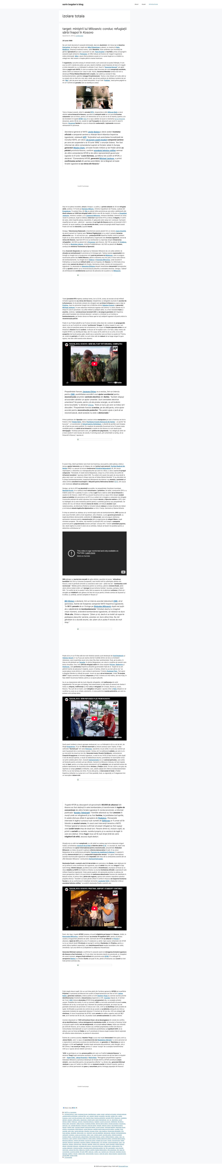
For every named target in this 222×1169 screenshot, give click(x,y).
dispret (64, 1127)
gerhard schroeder (110, 1114)
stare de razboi (103, 1153)
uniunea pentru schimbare (69, 1116)
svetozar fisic (82, 1116)
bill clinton (120, 1121)
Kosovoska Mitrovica (70, 936)
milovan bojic (77, 1144)
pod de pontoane (77, 1118)
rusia (91, 1135)
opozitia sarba (107, 1135)
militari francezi (119, 1144)
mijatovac (74, 1121)
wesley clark (70, 1127)
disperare (117, 1118)
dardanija (73, 1133)
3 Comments (68, 1157)
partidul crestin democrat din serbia (103, 1129)
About (136, 4)
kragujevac (122, 1123)
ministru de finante (79, 1140)
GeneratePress (123, 1166)
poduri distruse (88, 1129)
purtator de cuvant (101, 1140)
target (102, 1114)
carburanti (65, 1135)
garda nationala (79, 1131)
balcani (96, 1116)
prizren (109, 1140)
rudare (98, 1114)
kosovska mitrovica (97, 1146)
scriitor (103, 1137)
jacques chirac (94, 1131)
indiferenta (114, 1121)
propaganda (70, 1129)
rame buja (65, 1150)
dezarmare (83, 1120)
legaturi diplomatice (101, 1150)
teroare (75, 1153)
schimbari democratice (118, 1138)
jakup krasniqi (113, 1153)
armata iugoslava (113, 1123)
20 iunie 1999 (84, 1152)
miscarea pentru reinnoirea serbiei (93, 1148)
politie (96, 1152)
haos (120, 1142)
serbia (120, 1116)
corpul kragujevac (113, 1142)
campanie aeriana (110, 1127)
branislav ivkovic (120, 1152)
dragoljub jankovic (88, 1121)
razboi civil (96, 1144)
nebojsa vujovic (106, 1125)
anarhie (92, 1150)
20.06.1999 (65, 1155)
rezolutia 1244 (110, 1118)
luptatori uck (105, 1152)
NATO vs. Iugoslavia (70, 1112)
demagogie (107, 1133)
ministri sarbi (91, 1120)
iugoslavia (76, 1142)
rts (110, 1120)
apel (70, 1138)
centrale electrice (76, 1125)
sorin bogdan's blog (72, 4)
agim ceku (71, 1131)
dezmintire (115, 1120)
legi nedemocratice (117, 1125)
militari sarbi (107, 1146)
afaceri (64, 1146)
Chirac (91, 405)
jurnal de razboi (91, 1125)
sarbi (75, 1114)
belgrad (113, 1133)
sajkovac (91, 1152)
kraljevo (70, 1153)
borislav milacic (66, 1137)
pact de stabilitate (98, 1133)
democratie (80, 1133)
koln (84, 1118)
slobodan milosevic (72, 1146)
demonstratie (90, 1153)
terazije (99, 1125)
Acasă (143, 4)
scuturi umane (100, 1127)
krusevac (65, 1118)
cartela (113, 1116)
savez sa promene (80, 1135)
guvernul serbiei (74, 1152)
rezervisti (89, 1133)
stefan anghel (115, 1146)
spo (99, 1152)
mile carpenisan (111, 1150)
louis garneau (66, 1133)
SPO (116, 482)
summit (74, 1138)
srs (85, 1133)
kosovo (96, 1153)
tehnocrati (112, 1152)
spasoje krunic (122, 1153)
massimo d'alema (85, 1142)
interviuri (84, 1144)
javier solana (92, 1138)
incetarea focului (82, 1114)
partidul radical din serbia (103, 1138)
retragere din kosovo (85, 1146)
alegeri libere (85, 1137)
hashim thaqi (90, 1118)
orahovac (102, 1144)
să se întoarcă (120, 119)
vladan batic (81, 1153)
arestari (70, 1120)
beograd (64, 1153)
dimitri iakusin (79, 1129)
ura (69, 1125)
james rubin (65, 1123)
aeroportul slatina (90, 1127)
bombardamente (121, 1133)
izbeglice (86, 1131)
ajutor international (100, 1120)
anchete (105, 1142)
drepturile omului (120, 1127)
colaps (117, 1137)
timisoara (84, 1125)
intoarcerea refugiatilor (114, 1131)
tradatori (96, 1121)
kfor (122, 1131)
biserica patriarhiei (99, 1118)
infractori (70, 1142)
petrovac (65, 1125)
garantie (89, 1144)
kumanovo (65, 1138)
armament (73, 1123)
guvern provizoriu (105, 1121)
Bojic (85, 119)
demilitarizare (92, 1114)
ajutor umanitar (110, 1144)
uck (88, 1116)
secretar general (79, 1127)
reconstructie (116, 1140)
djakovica (82, 1150)
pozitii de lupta (76, 1137)
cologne (80, 1121)
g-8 (101, 1142)
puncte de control (90, 1140)
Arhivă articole (153, 4)
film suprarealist (110, 1148)
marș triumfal (121, 231)
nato (120, 1137)
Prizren (116, 939)
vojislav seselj (98, 1135)
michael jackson (69, 1114)
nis (123, 1137)
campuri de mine (73, 1150)
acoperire (102, 1116)
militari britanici (109, 1137)
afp (118, 1150)
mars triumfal (119, 1148)
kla (104, 1148)
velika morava (80, 1123)
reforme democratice (102, 1123)
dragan (71, 1144)
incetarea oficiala (90, 1123)
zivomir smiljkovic (82, 1138)
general (91, 1116)
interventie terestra (94, 1137)
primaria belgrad (121, 1114)
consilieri (116, 1129)
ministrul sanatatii (117, 1135)
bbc (116, 1116)
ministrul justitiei (77, 1148)
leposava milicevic (67, 1140)
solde (88, 1135)
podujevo (71, 1135)
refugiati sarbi (95, 1142)
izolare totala (73, 1155)
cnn (108, 1120)
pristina (64, 1129)
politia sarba (76, 1120)
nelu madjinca (103, 1131)
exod (69, 1118)
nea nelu (107, 1116)
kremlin (87, 1150)
